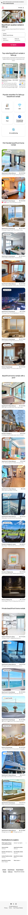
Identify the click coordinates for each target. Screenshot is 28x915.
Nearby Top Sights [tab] (18, 843)
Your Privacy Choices (18, 908)
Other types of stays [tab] (6, 843)
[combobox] (13, 35)
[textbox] (7, 40)
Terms (10, 908)
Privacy (6, 908)
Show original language (8, 3)
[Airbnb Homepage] (3, 7)
